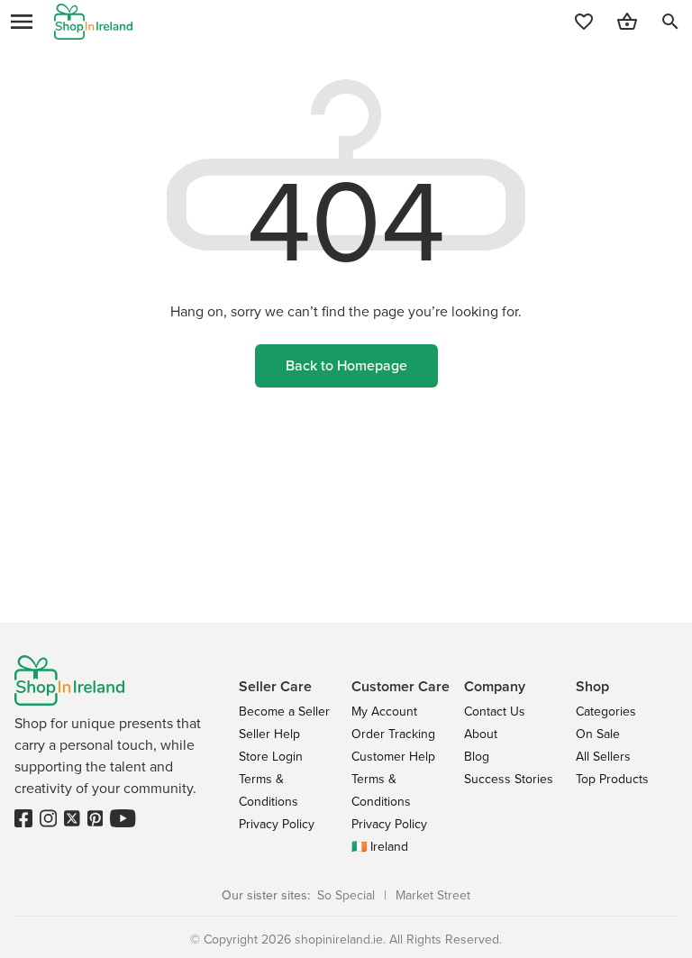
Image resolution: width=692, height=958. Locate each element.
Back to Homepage (346, 365)
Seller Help (269, 734)
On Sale (598, 734)
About (480, 734)
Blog (476, 756)
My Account (384, 711)
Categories (606, 711)
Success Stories (508, 779)
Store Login (271, 756)
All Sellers (603, 756)
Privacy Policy (276, 824)
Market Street (433, 895)
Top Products (612, 779)
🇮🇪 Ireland (379, 846)
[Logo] (93, 22)
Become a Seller (284, 711)
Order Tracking (393, 734)
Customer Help (393, 756)
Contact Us (494, 711)
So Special (346, 895)
